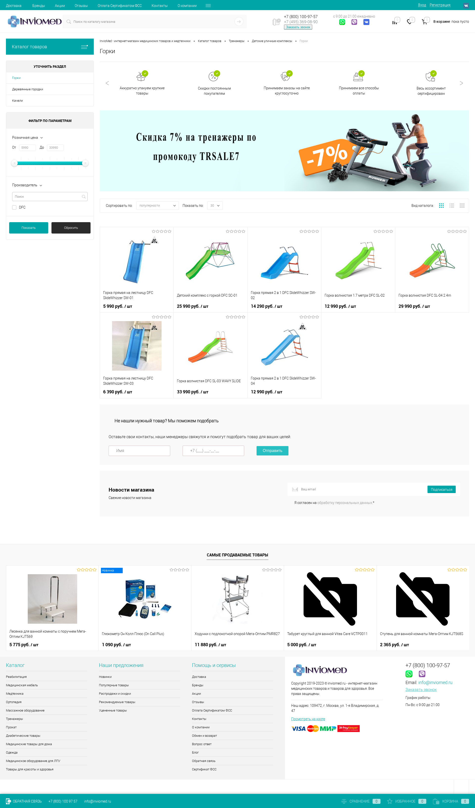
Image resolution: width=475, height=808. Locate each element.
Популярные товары (114, 685)
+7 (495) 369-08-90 (301, 22)
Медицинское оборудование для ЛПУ (33, 761)
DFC (22, 207)
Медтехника (15, 693)
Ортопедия (14, 702)
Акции (60, 6)
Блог (195, 752)
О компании (187, 6)
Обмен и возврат (204, 735)
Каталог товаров (29, 46)
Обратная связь (203, 761)
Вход (422, 5)
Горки (16, 78)
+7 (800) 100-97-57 (301, 16)
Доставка (14, 6)
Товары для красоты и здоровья (29, 769)
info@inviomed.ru (435, 682)
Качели (17, 100)
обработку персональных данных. (345, 503)
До (42, 147)
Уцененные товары (113, 710)
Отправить (272, 451)
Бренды (38, 6)
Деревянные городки (27, 89)
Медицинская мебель (22, 685)
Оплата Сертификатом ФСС (120, 6)
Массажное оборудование (25, 710)
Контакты (160, 6)
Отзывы (81, 6)
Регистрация (440, 5)
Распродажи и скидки (115, 693)
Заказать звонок (298, 27)
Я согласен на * (334, 503)
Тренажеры (14, 719)
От (14, 147)
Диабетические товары (23, 735)
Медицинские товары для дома (29, 744)
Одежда (12, 752)
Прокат (11, 727)
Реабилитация (16, 677)
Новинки (105, 677)
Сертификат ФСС (204, 769)
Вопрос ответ (202, 744)
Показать (29, 228)
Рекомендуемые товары (117, 702)
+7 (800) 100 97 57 (62, 801)
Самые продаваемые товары (237, 555)
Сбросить (71, 228)
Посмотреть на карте (308, 719)
